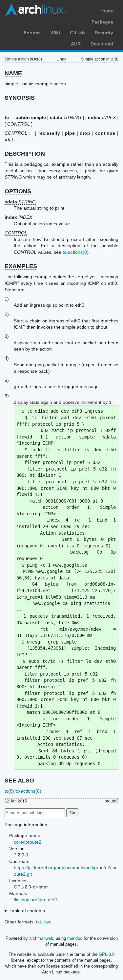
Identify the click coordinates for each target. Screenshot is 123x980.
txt (38, 921)
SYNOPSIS (20, 98)
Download (102, 43)
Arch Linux (36, 9)
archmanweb (41, 938)
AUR (76, 43)
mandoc (74, 938)
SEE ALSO (19, 780)
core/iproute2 (27, 842)
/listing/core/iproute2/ (35, 899)
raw (47, 921)
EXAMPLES (21, 266)
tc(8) (9, 791)
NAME (13, 73)
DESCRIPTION (25, 153)
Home (106, 10)
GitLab (77, 32)
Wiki (55, 32)
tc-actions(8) (76, 252)
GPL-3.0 (106, 954)
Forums (32, 32)
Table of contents (27, 910)
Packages (102, 22)
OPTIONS (18, 191)
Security (104, 32)
